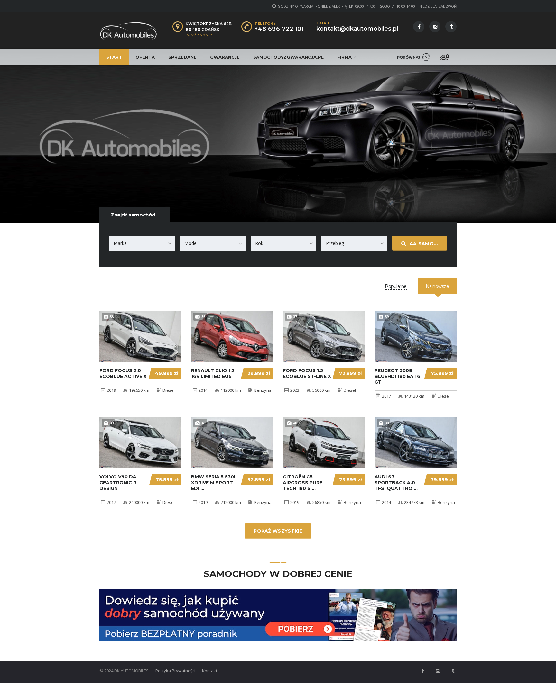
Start (114, 57)
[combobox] (142, 243)
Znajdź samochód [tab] (133, 215)
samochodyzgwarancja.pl (288, 57)
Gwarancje (225, 57)
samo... (424, 243)
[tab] (395, 286)
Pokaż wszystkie (278, 531)
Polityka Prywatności (175, 671)
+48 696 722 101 (279, 29)
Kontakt (209, 671)
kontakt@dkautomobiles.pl (357, 28)
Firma (344, 57)
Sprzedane (182, 57)
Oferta (145, 57)
